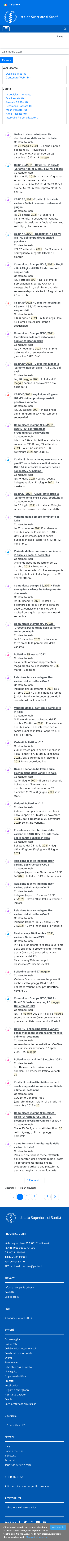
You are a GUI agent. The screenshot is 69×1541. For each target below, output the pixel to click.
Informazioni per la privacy (19, 1287)
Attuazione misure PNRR (18, 1318)
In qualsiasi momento (18, 94)
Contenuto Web (18, 77)
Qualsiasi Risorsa (16, 73)
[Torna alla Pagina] (2, 43)
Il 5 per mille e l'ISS (15, 1425)
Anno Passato (16, 113)
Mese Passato (16, 109)
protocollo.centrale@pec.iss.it (26, 1266)
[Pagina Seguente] (55, 1197)
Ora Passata (15, 98)
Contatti (9, 1292)
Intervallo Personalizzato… (22, 117)
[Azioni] (5, 5)
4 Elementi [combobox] (33, 1180)
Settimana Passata (19, 106)
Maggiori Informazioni (37, 1537)
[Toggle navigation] (6, 28)
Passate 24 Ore (17, 102)
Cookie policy (12, 1297)
